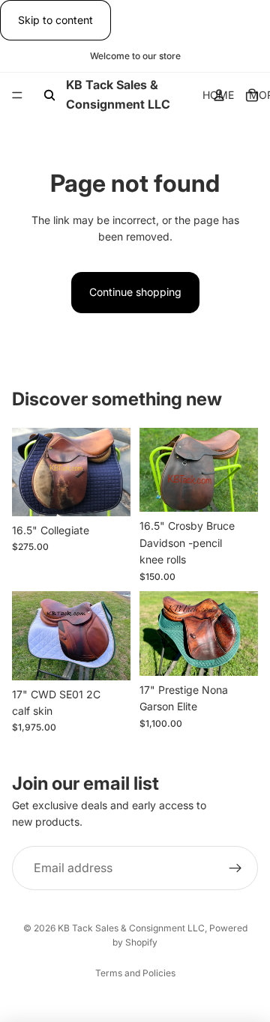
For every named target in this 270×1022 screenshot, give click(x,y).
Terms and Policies (135, 973)
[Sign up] (235, 867)
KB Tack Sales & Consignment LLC (131, 928)
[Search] (49, 95)
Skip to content (55, 19)
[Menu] (17, 96)
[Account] (219, 95)
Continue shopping (135, 291)
